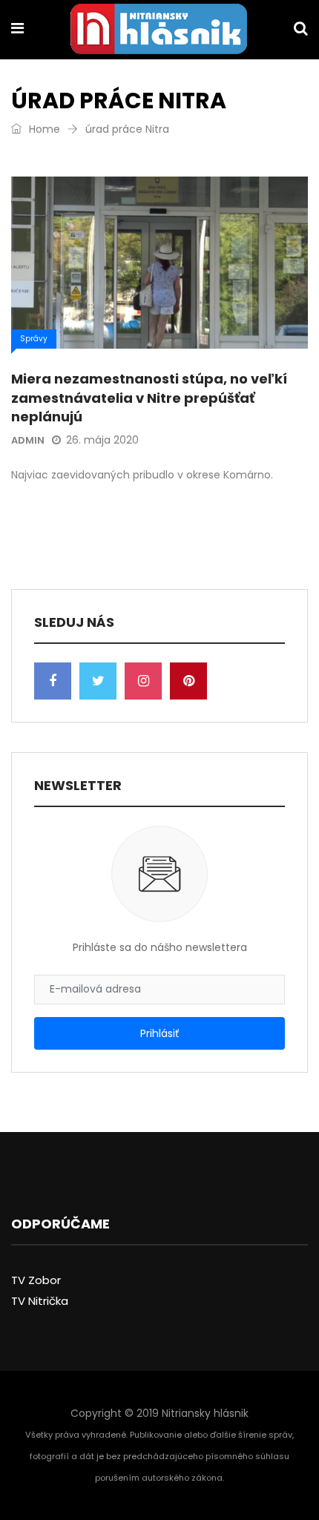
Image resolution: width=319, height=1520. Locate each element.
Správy (33, 338)
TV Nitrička (39, 1301)
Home (43, 129)
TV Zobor (36, 1280)
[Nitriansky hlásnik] (158, 30)
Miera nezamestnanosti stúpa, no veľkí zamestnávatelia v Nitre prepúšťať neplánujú (149, 397)
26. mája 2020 (102, 439)
